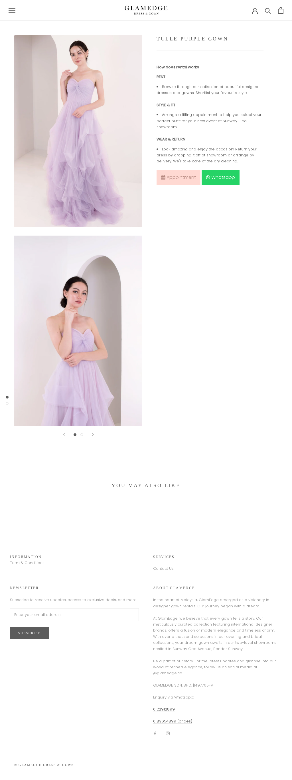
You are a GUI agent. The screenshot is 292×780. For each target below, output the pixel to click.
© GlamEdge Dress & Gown (44, 765)
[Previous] (64, 434)
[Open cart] (280, 10)
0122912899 (164, 709)
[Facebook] (155, 733)
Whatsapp (222, 177)
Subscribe (29, 633)
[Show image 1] (75, 434)
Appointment (180, 177)
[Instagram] (168, 733)
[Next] (93, 434)
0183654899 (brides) (172, 721)
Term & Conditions (27, 562)
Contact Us (163, 568)
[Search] (268, 10)
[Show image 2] (81, 434)
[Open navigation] (12, 10)
